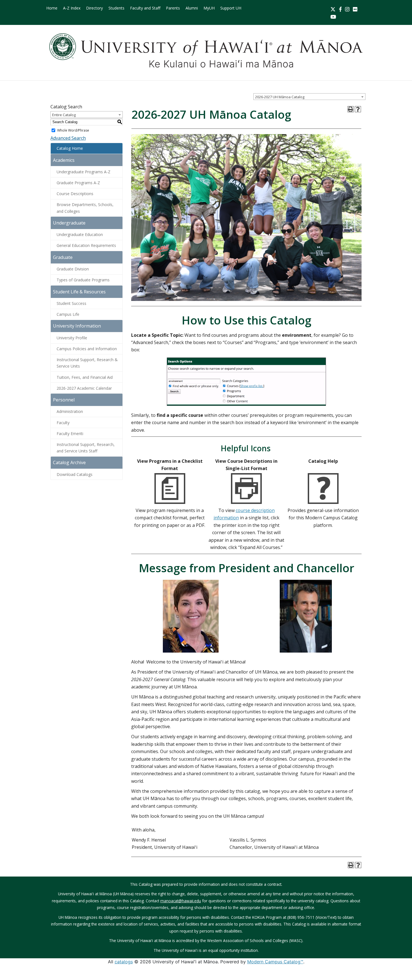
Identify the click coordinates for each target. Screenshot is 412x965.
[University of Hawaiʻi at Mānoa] (206, 50)
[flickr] (355, 8)
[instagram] (347, 8)
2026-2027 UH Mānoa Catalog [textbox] (279, 96)
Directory (94, 8)
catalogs (124, 961)
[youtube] (333, 16)
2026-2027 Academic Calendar (84, 388)
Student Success (71, 303)
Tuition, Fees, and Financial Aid (85, 377)
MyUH (209, 8)
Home (51, 8)
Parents (173, 8)
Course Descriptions (75, 193)
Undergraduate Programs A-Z (83, 171)
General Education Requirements (86, 245)
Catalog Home (70, 148)
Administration (70, 411)
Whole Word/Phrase (73, 130)
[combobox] (309, 96)
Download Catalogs (74, 474)
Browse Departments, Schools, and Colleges (85, 208)
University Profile (72, 337)
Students (116, 8)
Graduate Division (73, 269)
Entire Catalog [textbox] (64, 114)
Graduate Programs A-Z (78, 182)
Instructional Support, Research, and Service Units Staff (86, 448)
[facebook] (340, 8)
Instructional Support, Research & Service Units (87, 363)
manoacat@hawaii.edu (180, 900)
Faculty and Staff (145, 8)
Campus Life (68, 314)
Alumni (192, 8)
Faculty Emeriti (70, 433)
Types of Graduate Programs (83, 279)
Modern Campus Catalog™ (275, 961)
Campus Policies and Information (87, 348)
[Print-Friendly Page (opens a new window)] (351, 109)
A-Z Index (71, 8)
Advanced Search (68, 138)
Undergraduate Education (80, 234)
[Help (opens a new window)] (358, 109)
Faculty (63, 422)
